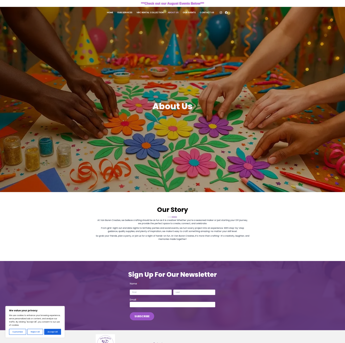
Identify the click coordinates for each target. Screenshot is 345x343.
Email (139, 299)
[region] (35, 322)
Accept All (53, 331)
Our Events (189, 12)
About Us (173, 12)
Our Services (124, 12)
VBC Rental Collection (150, 12)
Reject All (35, 331)
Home (110, 12)
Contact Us (207, 12)
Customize (17, 331)
